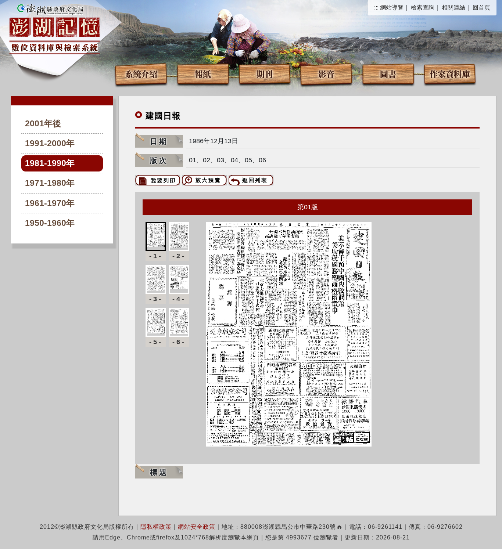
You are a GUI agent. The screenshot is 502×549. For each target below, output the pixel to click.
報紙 (203, 73)
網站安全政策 (196, 527)
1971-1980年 (50, 183)
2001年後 (43, 123)
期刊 (265, 73)
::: (376, 7)
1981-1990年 (50, 163)
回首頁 (481, 7)
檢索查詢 (422, 7)
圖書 (388, 73)
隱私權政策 (156, 527)
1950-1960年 (50, 223)
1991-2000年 (50, 143)
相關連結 (453, 7)
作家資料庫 (450, 73)
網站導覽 (392, 7)
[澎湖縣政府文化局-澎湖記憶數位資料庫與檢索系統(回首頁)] (54, 28)
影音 (326, 73)
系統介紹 (141, 73)
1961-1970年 (50, 203)
